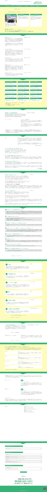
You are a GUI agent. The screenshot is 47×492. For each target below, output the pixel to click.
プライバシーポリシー (23, 487)
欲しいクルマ (7, 448)
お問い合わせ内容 (8, 467)
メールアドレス (7, 461)
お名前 (6, 454)
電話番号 (7, 459)
